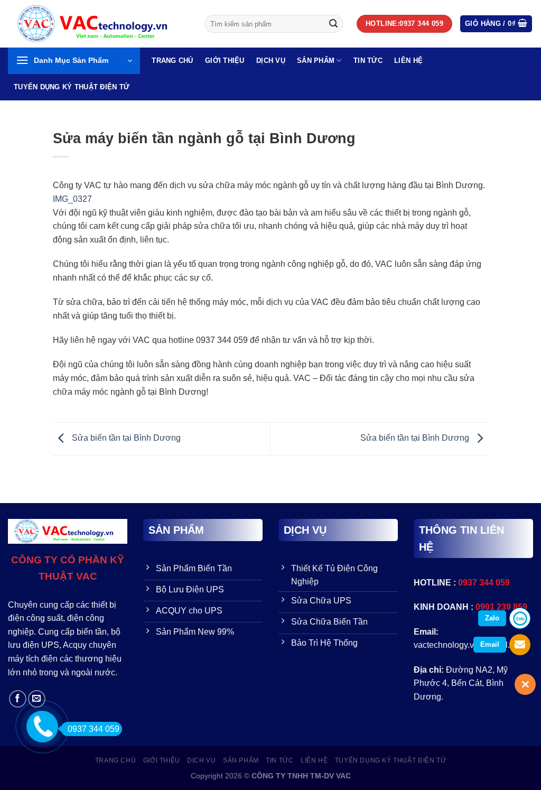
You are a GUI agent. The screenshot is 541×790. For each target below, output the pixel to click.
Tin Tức (368, 60)
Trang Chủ (172, 60)
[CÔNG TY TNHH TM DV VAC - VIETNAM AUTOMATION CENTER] (98, 24)
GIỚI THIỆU (225, 60)
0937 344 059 (93, 728)
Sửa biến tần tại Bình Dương (125, 438)
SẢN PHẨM (315, 60)
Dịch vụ (270, 60)
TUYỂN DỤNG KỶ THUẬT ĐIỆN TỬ (71, 87)
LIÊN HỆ (408, 60)
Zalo (492, 618)
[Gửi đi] (333, 24)
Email (489, 644)
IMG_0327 (72, 198)
